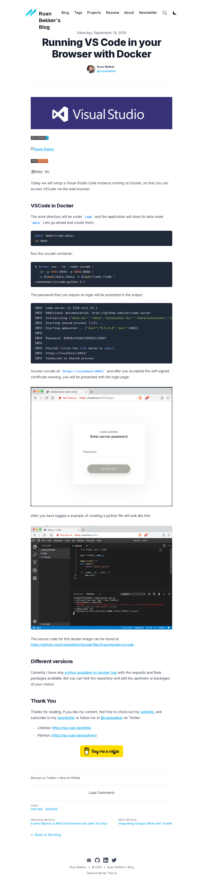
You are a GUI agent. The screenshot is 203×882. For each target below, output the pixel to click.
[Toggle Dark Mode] (174, 12)
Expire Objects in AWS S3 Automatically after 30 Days (69, 823)
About (129, 13)
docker (51, 809)
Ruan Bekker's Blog (120, 867)
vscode (37, 809)
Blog (65, 13)
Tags (78, 13)
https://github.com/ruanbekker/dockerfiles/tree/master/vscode (82, 645)
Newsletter (148, 13)
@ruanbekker (106, 71)
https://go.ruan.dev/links (71, 728)
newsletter (66, 718)
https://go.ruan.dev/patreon (74, 735)
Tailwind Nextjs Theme (101, 873)
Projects (94, 13)
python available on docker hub (91, 673)
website (147, 712)
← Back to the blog (46, 835)
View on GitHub (69, 778)
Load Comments (102, 793)
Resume (112, 13)
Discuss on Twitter (43, 778)
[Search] (164, 12)
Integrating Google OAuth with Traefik (145, 823)
